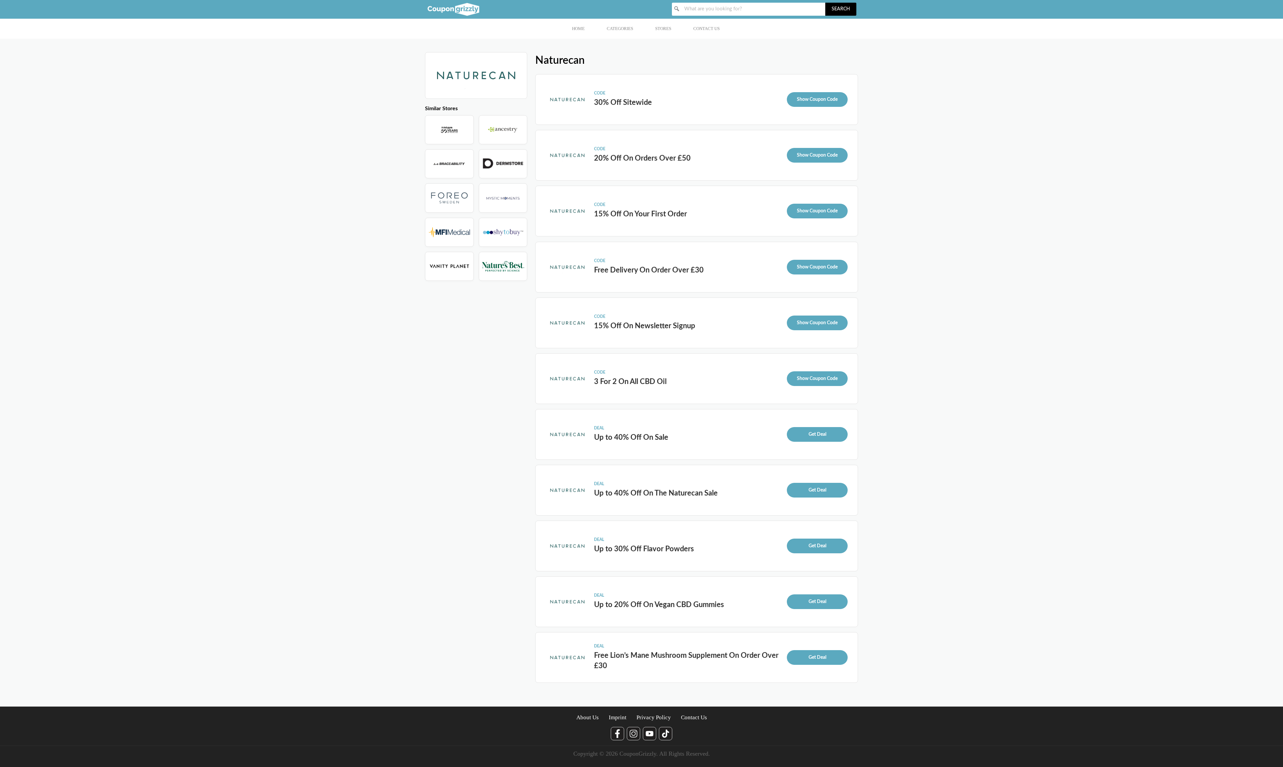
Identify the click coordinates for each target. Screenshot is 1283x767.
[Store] (449, 129)
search (841, 9)
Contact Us (706, 28)
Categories (620, 28)
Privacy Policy (653, 717)
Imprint (617, 717)
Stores (663, 28)
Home (578, 28)
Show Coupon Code (817, 99)
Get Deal (817, 434)
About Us (587, 717)
